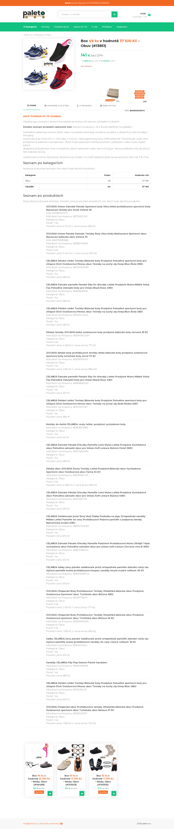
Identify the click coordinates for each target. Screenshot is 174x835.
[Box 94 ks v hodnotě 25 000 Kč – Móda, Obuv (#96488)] (39, 757)
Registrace (122, 27)
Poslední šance (61, 27)
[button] (69, 42)
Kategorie (31, 27)
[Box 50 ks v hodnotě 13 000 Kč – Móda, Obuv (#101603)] (71, 757)
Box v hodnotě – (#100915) (103, 780)
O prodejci (85, 105)
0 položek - (139, 17)
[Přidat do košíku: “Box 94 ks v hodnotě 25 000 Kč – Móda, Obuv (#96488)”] (50, 793)
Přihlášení (107, 27)
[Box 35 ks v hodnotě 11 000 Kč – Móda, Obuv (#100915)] (103, 757)
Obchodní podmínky (49, 823)
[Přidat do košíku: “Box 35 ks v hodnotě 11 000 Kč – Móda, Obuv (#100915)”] (113, 793)
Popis (33, 105)
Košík (143, 13)
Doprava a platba (58, 105)
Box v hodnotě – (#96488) (39, 780)
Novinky (45, 27)
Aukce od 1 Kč (80, 27)
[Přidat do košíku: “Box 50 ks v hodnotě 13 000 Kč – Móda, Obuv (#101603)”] (82, 793)
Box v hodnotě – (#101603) (71, 780)
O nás (94, 27)
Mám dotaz (109, 105)
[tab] (31, 105)
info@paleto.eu (30, 823)
